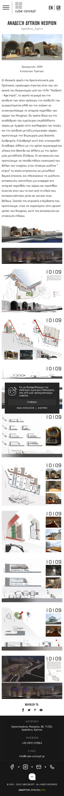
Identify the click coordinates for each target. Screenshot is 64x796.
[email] (41, 710)
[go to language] (51, 7)
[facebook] (12, 767)
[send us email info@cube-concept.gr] (38, 767)
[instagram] (25, 767)
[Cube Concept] (25, 7)
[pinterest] (35, 710)
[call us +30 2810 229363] (52, 767)
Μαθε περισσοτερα (25, 408)
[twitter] (29, 710)
